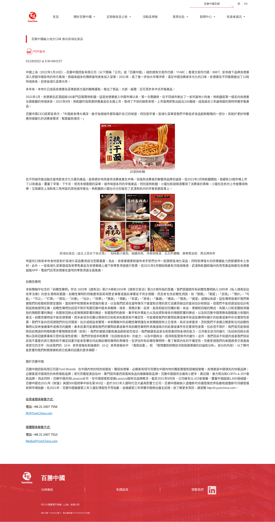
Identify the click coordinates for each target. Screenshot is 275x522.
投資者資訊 (234, 17)
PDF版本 (39, 51)
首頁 (56, 17)
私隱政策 (122, 489)
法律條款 (47, 489)
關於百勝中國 (83, 17)
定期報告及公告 (117, 17)
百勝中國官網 (212, 3)
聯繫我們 (198, 489)
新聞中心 (206, 17)
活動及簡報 (150, 17)
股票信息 (179, 17)
